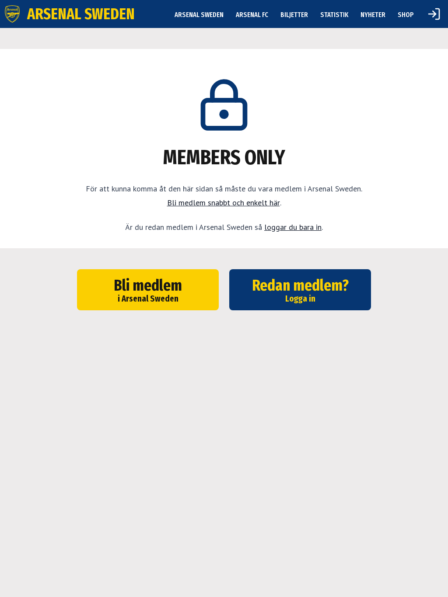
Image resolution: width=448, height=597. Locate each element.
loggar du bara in (293, 227)
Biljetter (294, 14)
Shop (406, 14)
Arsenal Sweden (199, 14)
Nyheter (372, 14)
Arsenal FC (252, 14)
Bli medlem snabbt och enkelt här (223, 203)
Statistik (334, 14)
